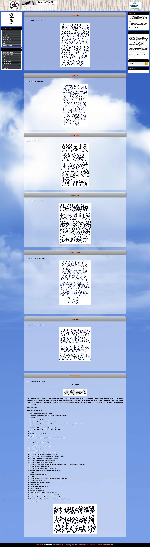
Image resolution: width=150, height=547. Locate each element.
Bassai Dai (75, 195)
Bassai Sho (75, 135)
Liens (31, 8)
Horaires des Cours (8, 33)
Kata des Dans (7, 61)
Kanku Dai (75, 75)
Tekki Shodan (75, 376)
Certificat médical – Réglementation (8, 40)
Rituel (4, 43)
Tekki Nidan (75, 319)
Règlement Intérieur (8, 45)
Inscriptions (6, 37)
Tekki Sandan (75, 252)
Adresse (5, 30)
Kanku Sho (75, 15)
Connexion (132, 72)
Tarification (6, 35)
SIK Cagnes (49, 544)
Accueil (25, 8)
